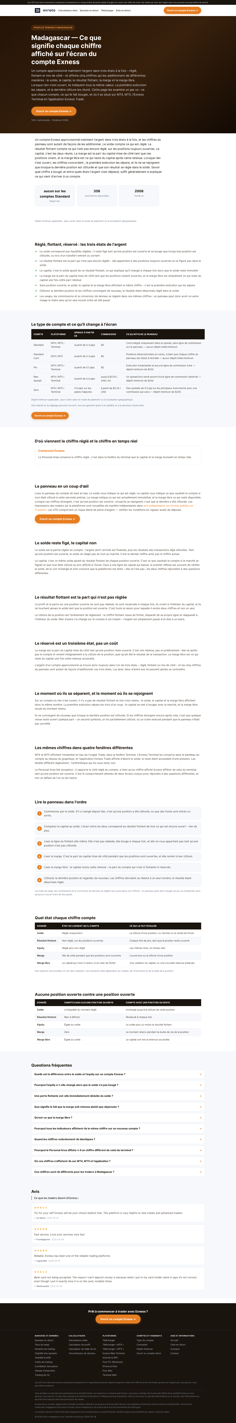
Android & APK (110, 1357)
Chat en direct (177, 1344)
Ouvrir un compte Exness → (182, 10)
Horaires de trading (45, 1349)
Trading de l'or (42, 1375)
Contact (174, 1353)
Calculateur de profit (79, 1344)
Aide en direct (123, 10)
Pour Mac (108, 1370)
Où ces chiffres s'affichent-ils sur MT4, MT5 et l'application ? (72, 1161)
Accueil (174, 1340)
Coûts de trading (43, 1362)
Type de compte (145, 1340)
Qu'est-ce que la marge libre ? (53, 1117)
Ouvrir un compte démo (149, 1353)
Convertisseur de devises (82, 1353)
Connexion (142, 1344)
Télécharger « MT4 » (113, 1344)
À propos (175, 1349)
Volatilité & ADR (43, 1357)
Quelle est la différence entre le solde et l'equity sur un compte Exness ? (79, 1074)
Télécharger (107, 10)
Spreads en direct (89, 10)
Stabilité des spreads (46, 1353)
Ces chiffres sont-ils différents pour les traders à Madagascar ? (74, 1171)
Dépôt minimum (145, 1349)
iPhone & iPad (110, 1366)
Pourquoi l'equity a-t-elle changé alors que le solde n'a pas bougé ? (76, 1085)
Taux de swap (42, 1344)
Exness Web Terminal (114, 1353)
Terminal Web (110, 1375)
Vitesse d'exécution (45, 1370)
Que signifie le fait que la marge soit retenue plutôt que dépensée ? (76, 1106)
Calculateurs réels (68, 10)
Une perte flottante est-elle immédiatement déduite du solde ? (73, 1095)
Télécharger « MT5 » (113, 1349)
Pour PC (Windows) (113, 1362)
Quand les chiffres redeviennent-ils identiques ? (64, 1139)
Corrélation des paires (46, 1366)
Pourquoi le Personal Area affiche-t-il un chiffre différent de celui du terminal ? (83, 1150)
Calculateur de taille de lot (82, 1349)
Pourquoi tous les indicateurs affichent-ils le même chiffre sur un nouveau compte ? (87, 1128)
